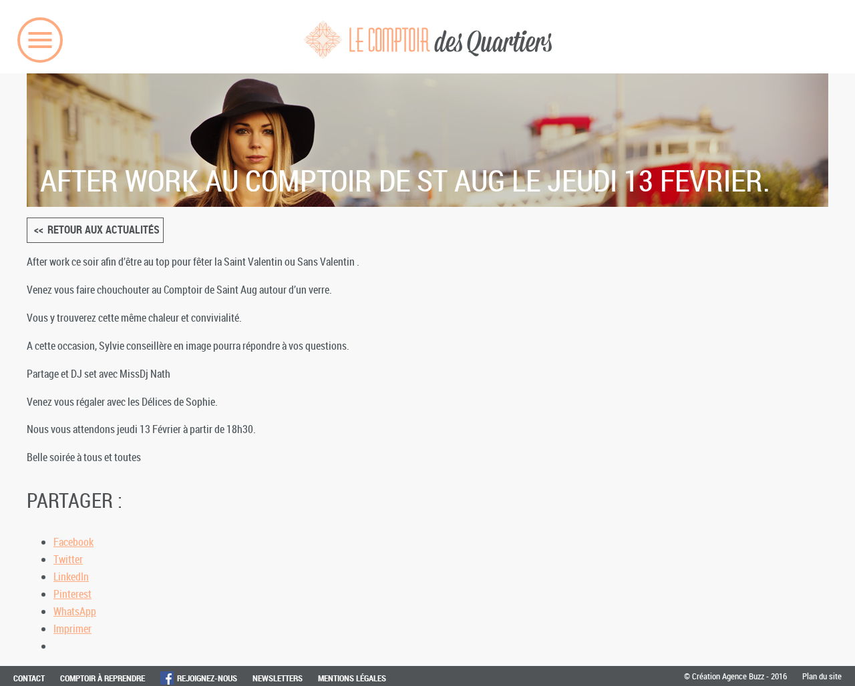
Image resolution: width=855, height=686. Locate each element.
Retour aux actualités (103, 229)
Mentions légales (352, 678)
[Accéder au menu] (40, 40)
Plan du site (822, 676)
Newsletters (277, 678)
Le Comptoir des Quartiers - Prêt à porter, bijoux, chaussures (427, 40)
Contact (29, 678)
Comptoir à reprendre (102, 678)
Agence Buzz (743, 676)
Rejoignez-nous (207, 678)
